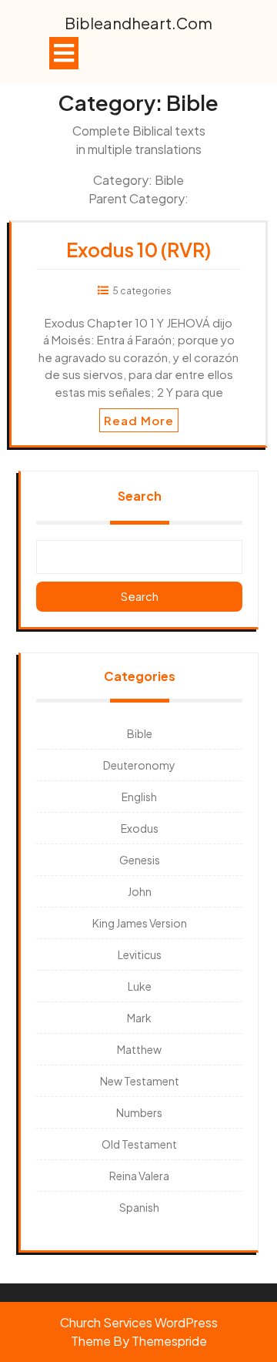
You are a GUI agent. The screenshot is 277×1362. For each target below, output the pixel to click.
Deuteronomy (139, 765)
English (139, 796)
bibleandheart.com (138, 22)
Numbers (139, 1112)
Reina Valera (139, 1176)
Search (140, 496)
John (140, 891)
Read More (139, 420)
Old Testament (139, 1144)
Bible (139, 733)
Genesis (139, 860)
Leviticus (140, 954)
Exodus (140, 828)
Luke (140, 986)
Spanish (139, 1207)
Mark (139, 1018)
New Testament (139, 1081)
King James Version (139, 923)
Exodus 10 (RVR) (138, 249)
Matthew (139, 1049)
